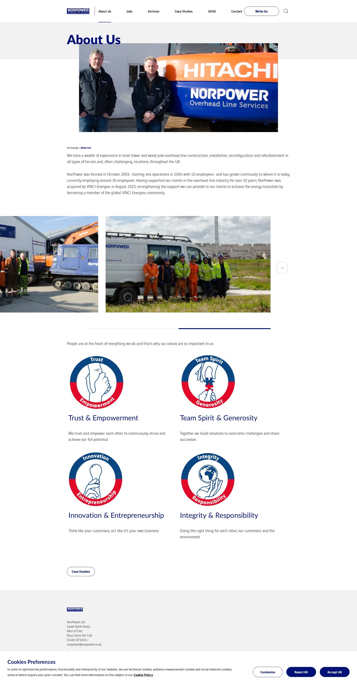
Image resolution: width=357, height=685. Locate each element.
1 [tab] (132, 328)
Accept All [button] (334, 672)
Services (154, 11)
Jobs (129, 11)
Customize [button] (267, 672)
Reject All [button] (301, 672)
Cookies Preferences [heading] (31, 662)
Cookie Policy (143, 674)
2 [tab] (224, 328)
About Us (105, 11)
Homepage (72, 147)
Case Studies (184, 11)
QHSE (212, 11)
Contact (236, 11)
